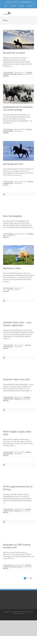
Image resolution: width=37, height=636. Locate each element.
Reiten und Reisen (18, 74)
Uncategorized (17, 399)
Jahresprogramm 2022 (13, 164)
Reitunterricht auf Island (14, 53)
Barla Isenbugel (9, 72)
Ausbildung (29, 72)
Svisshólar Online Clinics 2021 (16, 379)
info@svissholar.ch (26, 2)
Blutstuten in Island (12, 268)
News (11, 74)
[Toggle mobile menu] (33, 12)
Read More (5, 76)
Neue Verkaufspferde (12, 216)
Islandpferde (6, 74)
